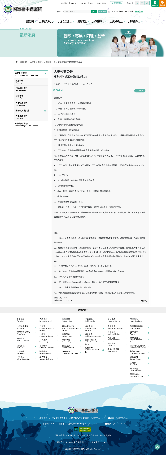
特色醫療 (46, 358)
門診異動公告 (21, 89)
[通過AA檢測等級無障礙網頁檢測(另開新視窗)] (85, 429)
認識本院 (21, 347)
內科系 (46, 328)
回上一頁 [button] (140, 90)
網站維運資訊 (105, 435)
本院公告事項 (36, 62)
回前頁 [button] (144, 301)
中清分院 (83, 3)
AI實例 (134, 364)
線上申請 (136, 369)
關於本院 (46, 22)
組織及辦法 (136, 340)
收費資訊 (70, 352)
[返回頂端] (157, 447)
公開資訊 (68, 347)
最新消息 (30, 22)
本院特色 (21, 352)
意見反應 (115, 327)
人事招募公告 (49, 62)
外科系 (46, 335)
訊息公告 (19, 82)
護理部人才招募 (22, 111)
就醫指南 (82, 22)
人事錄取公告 (21, 117)
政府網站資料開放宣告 (75, 435)
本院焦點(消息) (27, 124)
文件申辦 (69, 341)
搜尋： (60, 11)
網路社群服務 (113, 350)
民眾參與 (114, 333)
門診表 (120, 11)
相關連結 (112, 344)
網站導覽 (64, 3)
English (73, 3)
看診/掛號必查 (70, 328)
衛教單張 (90, 328)
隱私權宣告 (60, 435)
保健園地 (98, 22)
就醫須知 (67, 335)
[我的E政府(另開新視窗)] (76, 429)
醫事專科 (45, 352)
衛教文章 (93, 335)
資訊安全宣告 (92, 435)
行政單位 (23, 358)
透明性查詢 (137, 375)
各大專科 (44, 341)
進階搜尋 (102, 12)
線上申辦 (129, 11)
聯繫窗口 (135, 358)
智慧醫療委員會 (137, 327)
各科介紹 (64, 22)
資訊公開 (114, 339)
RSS (91, 3)
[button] (59, 90)
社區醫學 (46, 347)
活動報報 (19, 97)
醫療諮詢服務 (92, 342)
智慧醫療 (134, 22)
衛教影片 (92, 350)
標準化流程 (137, 352)
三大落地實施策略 (138, 347)
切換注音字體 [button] (101, 3)
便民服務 (116, 22)
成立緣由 (134, 333)
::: (60, 3)
